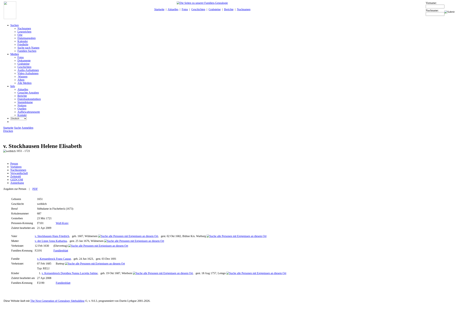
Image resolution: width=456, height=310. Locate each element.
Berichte (229, 9)
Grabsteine (215, 9)
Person (14, 163)
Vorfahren (16, 166)
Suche (17, 127)
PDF (35, 188)
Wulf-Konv (62, 223)
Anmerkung (17, 182)
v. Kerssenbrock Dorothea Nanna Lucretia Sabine (70, 273)
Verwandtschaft (19, 173)
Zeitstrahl (15, 176)
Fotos (185, 9)
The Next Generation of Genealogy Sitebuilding (57, 300)
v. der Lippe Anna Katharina (51, 240)
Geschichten (198, 9)
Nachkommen (18, 169)
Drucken (8, 130)
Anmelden (27, 127)
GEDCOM (16, 179)
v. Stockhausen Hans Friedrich (52, 236)
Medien (14, 54)
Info (12, 86)
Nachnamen (243, 9)
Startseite (159, 9)
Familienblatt (60, 250)
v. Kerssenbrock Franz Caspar (54, 258)
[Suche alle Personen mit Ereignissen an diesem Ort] (128, 236)
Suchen (14, 25)
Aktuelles (173, 9)
